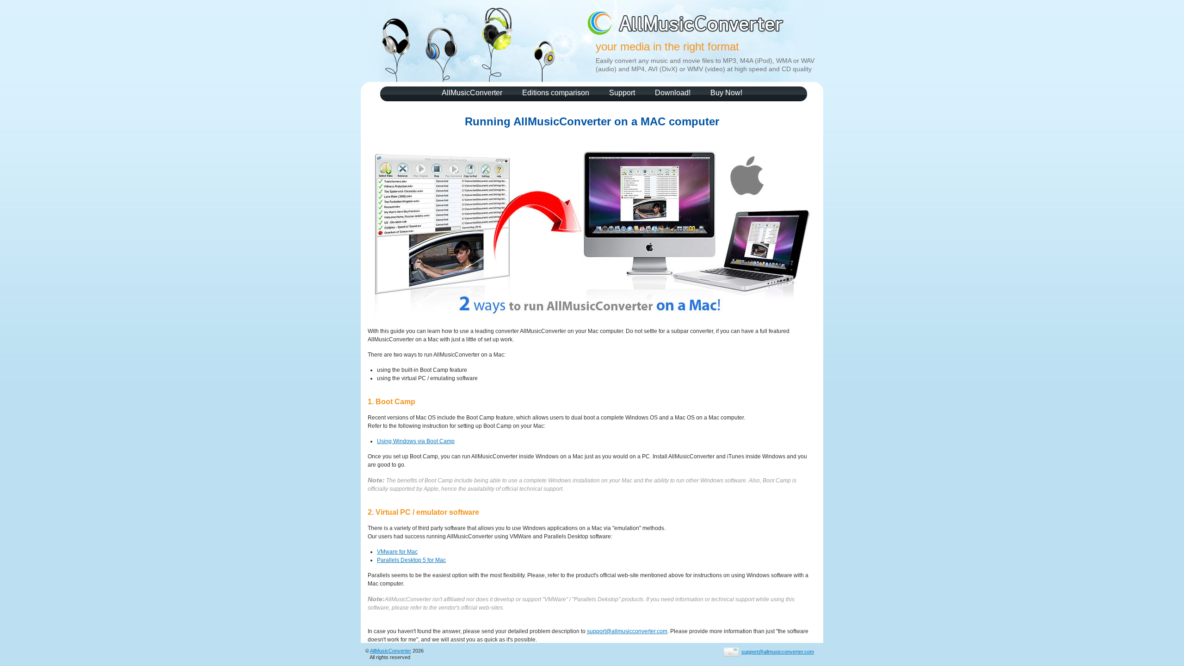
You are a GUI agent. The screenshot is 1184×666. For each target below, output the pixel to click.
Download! (673, 93)
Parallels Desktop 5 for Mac (411, 560)
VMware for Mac (397, 552)
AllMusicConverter (472, 93)
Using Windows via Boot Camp (416, 441)
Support (622, 93)
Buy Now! (726, 93)
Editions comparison (555, 93)
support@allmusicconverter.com (627, 631)
